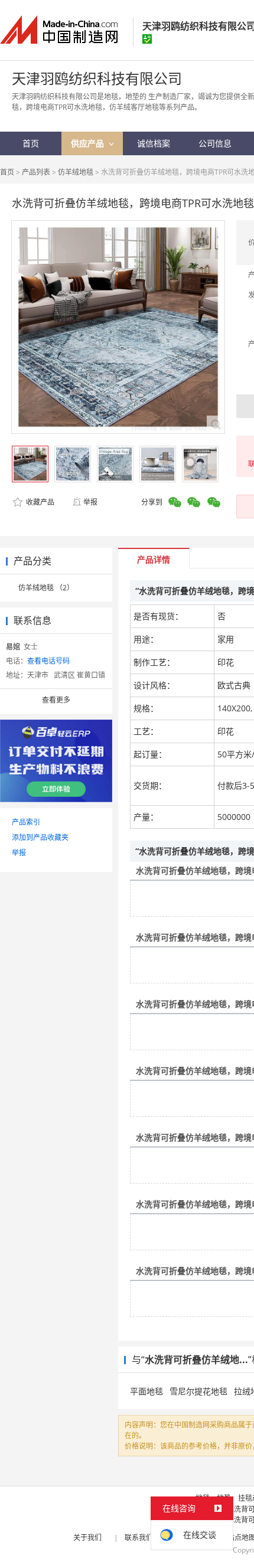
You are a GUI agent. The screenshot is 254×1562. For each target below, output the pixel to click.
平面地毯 (146, 1391)
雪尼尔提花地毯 (198, 1391)
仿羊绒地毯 (75, 172)
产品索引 (26, 822)
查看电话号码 (48, 661)
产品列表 (36, 172)
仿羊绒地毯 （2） (46, 588)
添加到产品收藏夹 (40, 837)
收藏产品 (39, 502)
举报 (90, 502)
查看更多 (56, 700)
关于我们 (87, 1537)
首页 (7, 172)
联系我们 (139, 1537)
